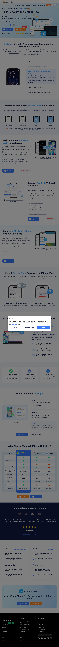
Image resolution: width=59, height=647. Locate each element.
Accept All (43, 327)
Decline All (16, 327)
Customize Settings (29, 327)
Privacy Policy (14, 324)
